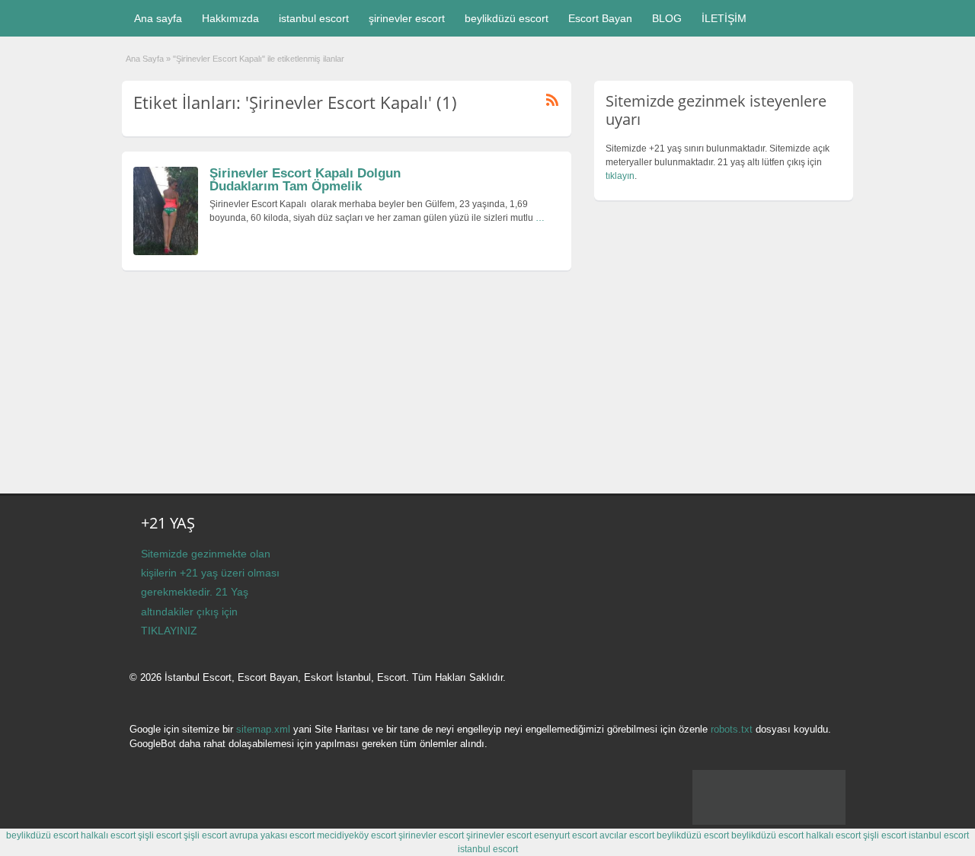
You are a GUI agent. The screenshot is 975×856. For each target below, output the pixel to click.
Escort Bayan (600, 18)
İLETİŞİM (724, 18)
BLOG (667, 18)
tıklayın (620, 176)
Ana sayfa (158, 18)
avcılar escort (626, 835)
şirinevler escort (407, 18)
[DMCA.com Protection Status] (769, 821)
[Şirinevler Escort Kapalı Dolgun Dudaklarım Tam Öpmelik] (165, 252)
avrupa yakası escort (272, 835)
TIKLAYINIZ (169, 630)
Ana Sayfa (145, 58)
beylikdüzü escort (506, 18)
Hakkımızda (230, 18)
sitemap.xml (263, 729)
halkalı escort (108, 835)
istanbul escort (314, 18)
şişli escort (159, 835)
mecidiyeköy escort (356, 835)
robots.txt (732, 729)
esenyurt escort (565, 835)
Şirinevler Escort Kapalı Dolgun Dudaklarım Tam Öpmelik (305, 179)
